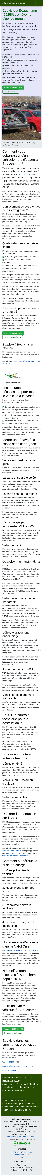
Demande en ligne (10, 91)
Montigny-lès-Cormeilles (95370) (14, 1066)
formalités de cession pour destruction (16, 856)
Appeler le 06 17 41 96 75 (13, 87)
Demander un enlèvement (13, 1033)
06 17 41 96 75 (26, 174)
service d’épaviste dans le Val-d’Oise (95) (22, 950)
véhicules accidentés (13, 853)
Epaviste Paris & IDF (21, 1155)
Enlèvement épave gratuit (13, 3)
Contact (21, 1157)
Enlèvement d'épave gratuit (21, 1152)
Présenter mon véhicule (12, 337)
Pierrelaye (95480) (9, 1070)
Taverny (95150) (8, 1062)
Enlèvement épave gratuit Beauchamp (21, 1137)
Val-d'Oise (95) (29, 142)
